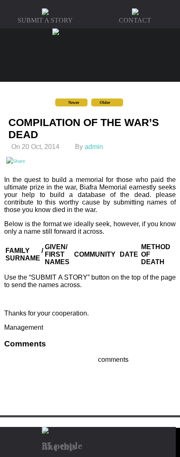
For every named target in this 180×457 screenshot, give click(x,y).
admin (94, 146)
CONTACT (135, 20)
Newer (73, 102)
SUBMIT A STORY (45, 20)
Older (105, 102)
